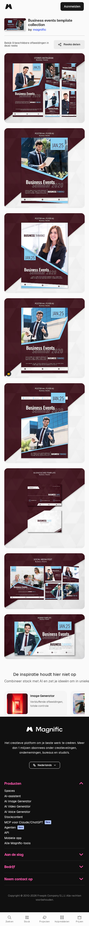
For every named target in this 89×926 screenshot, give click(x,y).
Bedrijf (9, 866)
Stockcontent (13, 817)
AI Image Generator (17, 801)
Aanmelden (72, 6)
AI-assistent (12, 796)
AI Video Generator (17, 806)
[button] (44, 765)
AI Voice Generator (17, 812)
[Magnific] (8, 6)
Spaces (9, 791)
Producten (12, 783)
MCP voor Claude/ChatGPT (27, 822)
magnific (39, 29)
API (6, 833)
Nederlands (45, 765)
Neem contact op (18, 879)
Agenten (13, 827)
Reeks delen (72, 44)
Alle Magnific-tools (17, 843)
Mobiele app (12, 838)
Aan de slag (14, 854)
